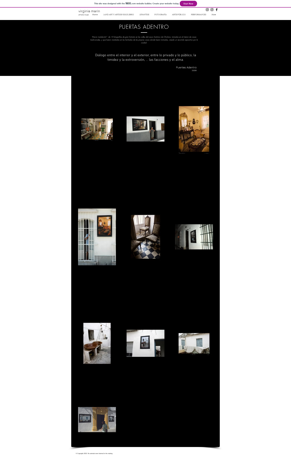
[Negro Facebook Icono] (217, 10)
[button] (160, 15)
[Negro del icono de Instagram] (207, 10)
